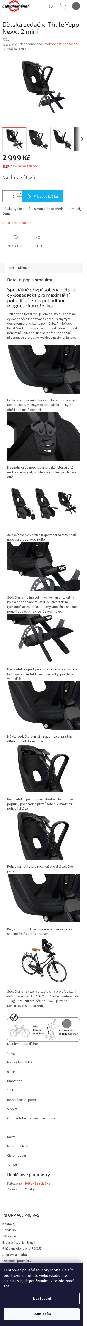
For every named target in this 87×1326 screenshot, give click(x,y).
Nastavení (42, 1298)
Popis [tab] (11, 267)
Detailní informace (15, 223)
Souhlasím (41, 1314)
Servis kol (9, 1230)
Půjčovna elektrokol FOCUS (22, 1248)
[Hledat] (51, 6)
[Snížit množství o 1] (19, 199)
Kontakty (8, 1224)
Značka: (17, 49)
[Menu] (76, 6)
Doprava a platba (14, 1254)
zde (6, 1286)
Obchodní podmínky (16, 1261)
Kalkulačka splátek (24, 166)
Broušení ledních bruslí (18, 1242)
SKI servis (9, 1236)
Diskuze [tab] (23, 267)
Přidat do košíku (46, 196)
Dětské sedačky (37, 1183)
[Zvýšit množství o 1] (19, 193)
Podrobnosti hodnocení (61, 44)
